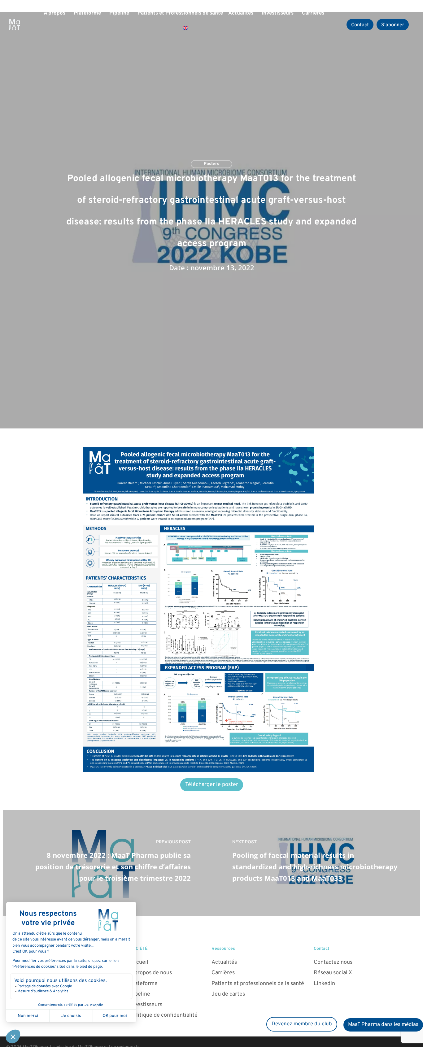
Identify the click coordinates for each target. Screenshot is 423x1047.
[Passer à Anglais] (185, 28)
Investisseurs (278, 13)
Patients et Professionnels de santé (180, 13)
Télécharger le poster (211, 784)
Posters (211, 164)
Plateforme (87, 13)
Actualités (240, 13)
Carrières (313, 13)
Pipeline (119, 13)
